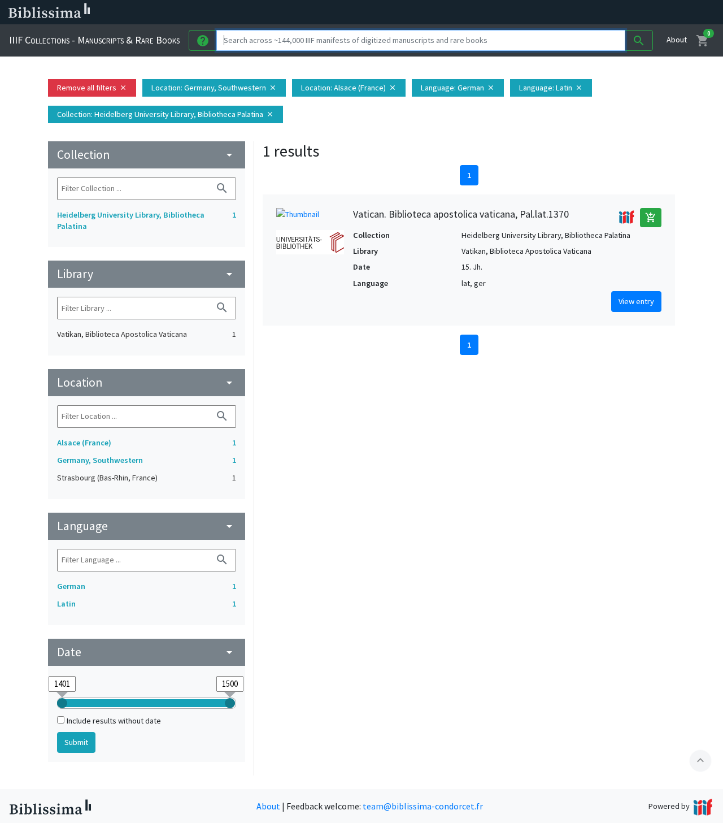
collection (146, 154)
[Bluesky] (560, 12)
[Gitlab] (633, 12)
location (146, 382)
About (677, 39)
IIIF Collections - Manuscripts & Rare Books (94, 39)
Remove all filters (92, 88)
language (146, 526)
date (146, 652)
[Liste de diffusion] (524, 12)
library (146, 273)
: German (458, 88)
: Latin (551, 88)
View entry (636, 301)
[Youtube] (596, 12)
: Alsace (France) (349, 88)
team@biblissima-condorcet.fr (423, 806)
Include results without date (114, 721)
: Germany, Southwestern (214, 88)
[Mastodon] (578, 12)
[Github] (615, 12)
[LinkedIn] (542, 12)
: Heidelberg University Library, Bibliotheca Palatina (165, 114)
